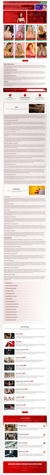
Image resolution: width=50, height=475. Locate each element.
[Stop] (10, 38)
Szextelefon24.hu (25, 468)
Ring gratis (29, 2)
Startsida (16, 2)
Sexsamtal (24, 373)
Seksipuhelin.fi (33, 467)
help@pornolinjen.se (35, 466)
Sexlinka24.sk (41, 467)
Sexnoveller (24, 357)
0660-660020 (31, 466)
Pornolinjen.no (26, 467)
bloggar (12, 25)
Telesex (27, 349)
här (43, 99)
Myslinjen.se (22, 467)
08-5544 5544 (13, 12)
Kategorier (34, 2)
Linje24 (20, 341)
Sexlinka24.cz (37, 467)
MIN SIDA (12, 57)
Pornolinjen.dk (30, 467)
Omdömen (25, 2)
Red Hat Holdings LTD (14, 467)
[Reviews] (25, 90)
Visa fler (25, 60)
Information (21, 2)
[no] (37, 2)
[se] (38, 2)
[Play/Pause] (9, 38)
